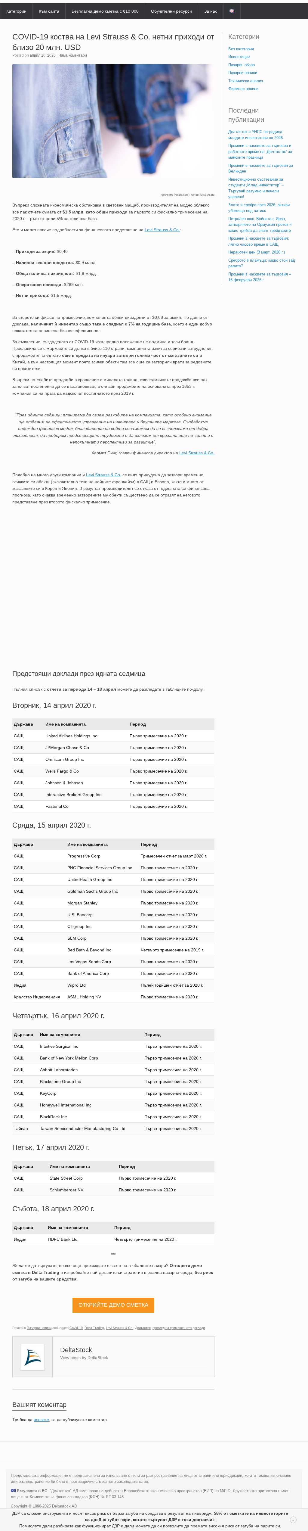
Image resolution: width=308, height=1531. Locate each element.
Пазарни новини (39, 1328)
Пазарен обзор (241, 65)
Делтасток (143, 1328)
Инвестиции (239, 56)
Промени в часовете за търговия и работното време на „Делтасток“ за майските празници (260, 151)
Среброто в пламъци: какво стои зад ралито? (261, 263)
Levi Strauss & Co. (119, 1328)
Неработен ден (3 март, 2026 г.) (256, 252)
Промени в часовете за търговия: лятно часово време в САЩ (258, 241)
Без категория (241, 49)
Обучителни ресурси (171, 11)
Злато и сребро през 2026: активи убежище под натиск (259, 208)
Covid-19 (76, 1328)
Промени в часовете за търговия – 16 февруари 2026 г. (259, 277)
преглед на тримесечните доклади (178, 1328)
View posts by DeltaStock (84, 1357)
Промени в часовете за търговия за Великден (260, 168)
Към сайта (49, 11)
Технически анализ (245, 81)
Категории (16, 11)
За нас (210, 11)
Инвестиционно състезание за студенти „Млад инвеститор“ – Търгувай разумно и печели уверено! (256, 188)
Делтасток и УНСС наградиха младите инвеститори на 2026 (255, 134)
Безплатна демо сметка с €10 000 (105, 11)
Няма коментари (72, 55)
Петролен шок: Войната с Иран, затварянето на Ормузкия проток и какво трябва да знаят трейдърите (259, 224)
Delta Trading (94, 1328)
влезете (41, 1419)
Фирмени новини (243, 88)
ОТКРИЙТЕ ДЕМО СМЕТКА (113, 1305)
